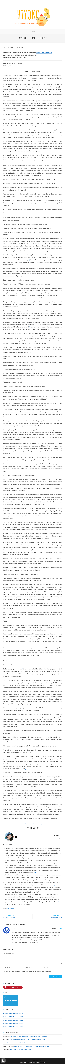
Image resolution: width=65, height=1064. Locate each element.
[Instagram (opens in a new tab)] (31, 2)
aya (4, 1043)
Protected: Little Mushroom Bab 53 (13, 1013)
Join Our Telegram (12, 1000)
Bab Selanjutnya (38, 824)
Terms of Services (34, 1060)
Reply (60, 928)
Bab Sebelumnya (27, 824)
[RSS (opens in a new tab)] (34, 2)
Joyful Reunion (9, 47)
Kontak (41, 1060)
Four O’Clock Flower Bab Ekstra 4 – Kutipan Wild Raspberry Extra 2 (28, 1036)
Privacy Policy (25, 1060)
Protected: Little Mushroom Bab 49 (13, 1026)
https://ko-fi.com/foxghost (44, 52)
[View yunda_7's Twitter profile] (16, 837)
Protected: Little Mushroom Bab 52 (13, 1016)
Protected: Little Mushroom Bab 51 (13, 1020)
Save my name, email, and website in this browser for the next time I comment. (28, 971)
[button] (3, 1060)
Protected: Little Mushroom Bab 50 (13, 1023)
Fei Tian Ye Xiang (10, 908)
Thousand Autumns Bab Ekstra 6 (16, 1043)
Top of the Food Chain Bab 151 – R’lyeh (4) (20, 1049)
